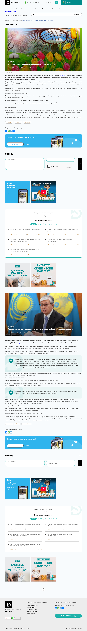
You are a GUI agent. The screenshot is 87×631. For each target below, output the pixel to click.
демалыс (27, 122)
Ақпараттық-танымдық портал (13, 609)
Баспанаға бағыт (9, 8)
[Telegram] (11, 131)
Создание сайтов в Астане (74, 628)
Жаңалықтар (47, 8)
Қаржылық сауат (24, 8)
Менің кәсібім (17, 8)
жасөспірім (26, 424)
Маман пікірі (40, 8)
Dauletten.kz (10, 12)
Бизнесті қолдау (33, 8)
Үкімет (55, 8)
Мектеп (9, 424)
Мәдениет (60, 8)
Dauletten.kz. (17, 344)
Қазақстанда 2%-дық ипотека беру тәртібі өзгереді (25, 229)
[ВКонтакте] (6, 131)
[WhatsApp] (9, 131)
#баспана (76, 14)
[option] (28, 2)
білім (17, 424)
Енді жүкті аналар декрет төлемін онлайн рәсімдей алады (62, 230)
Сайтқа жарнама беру (68, 616)
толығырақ (15, 144)
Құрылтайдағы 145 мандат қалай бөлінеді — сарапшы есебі (60, 240)
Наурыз (9, 122)
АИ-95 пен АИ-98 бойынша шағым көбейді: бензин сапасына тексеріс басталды (25, 240)
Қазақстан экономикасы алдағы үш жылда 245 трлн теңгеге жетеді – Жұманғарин (25, 250)
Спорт (52, 8)
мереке (18, 122)
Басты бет (8, 20)
